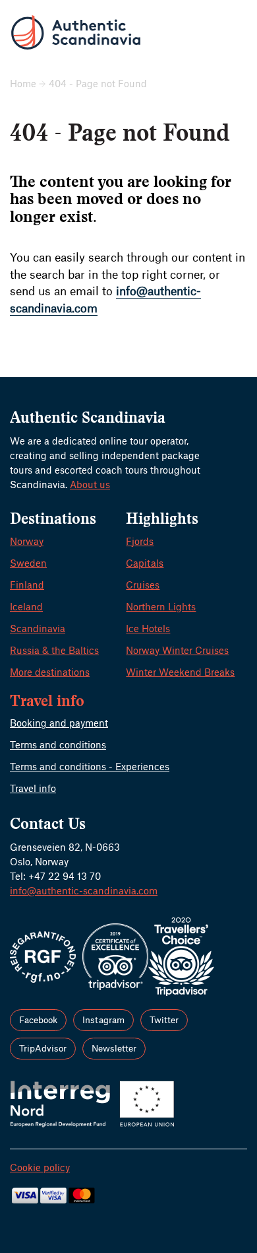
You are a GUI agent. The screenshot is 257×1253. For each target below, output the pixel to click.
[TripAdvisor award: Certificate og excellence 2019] (115, 955)
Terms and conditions (58, 744)
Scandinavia (37, 628)
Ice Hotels (148, 628)
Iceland (26, 606)
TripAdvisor (43, 1048)
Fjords (140, 541)
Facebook (38, 1019)
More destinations (50, 672)
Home (23, 83)
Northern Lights (161, 606)
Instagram (103, 1019)
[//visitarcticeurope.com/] (92, 1102)
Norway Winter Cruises (177, 650)
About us (90, 484)
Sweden (28, 563)
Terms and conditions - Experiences (89, 766)
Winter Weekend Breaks (180, 672)
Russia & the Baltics (54, 650)
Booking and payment (59, 723)
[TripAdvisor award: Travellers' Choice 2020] (181, 955)
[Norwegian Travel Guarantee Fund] (43, 955)
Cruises (142, 585)
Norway (26, 541)
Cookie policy (40, 1167)
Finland (27, 585)
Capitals (144, 563)
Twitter (164, 1019)
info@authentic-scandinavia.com (83, 890)
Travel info (33, 788)
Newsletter (114, 1048)
